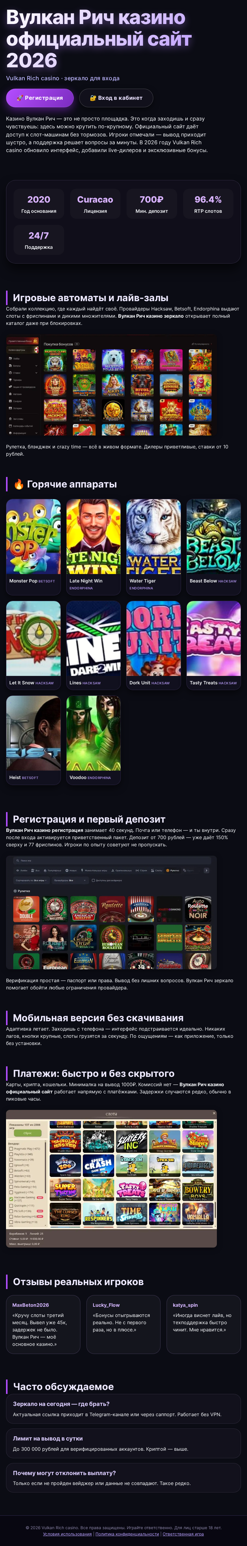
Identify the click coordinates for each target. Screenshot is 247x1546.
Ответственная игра (183, 1534)
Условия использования (67, 1534)
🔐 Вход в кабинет (116, 97)
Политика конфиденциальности (127, 1534)
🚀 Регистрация (40, 97)
